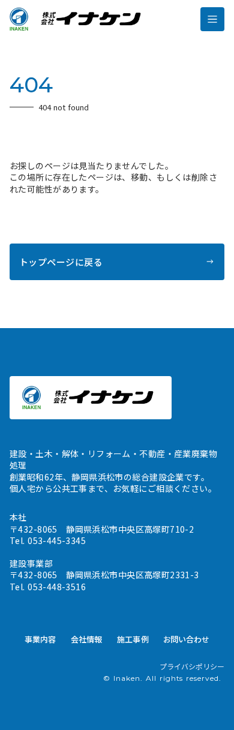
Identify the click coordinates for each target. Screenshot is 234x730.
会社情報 (87, 639)
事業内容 (40, 639)
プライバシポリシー (192, 666)
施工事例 (133, 639)
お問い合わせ (186, 639)
